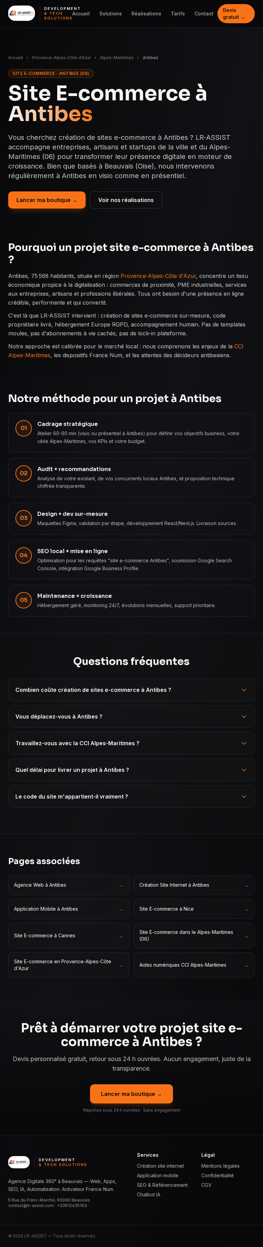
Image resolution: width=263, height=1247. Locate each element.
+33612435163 (72, 1205)
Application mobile (157, 1175)
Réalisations (146, 13)
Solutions (110, 13)
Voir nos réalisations (126, 200)
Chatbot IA (148, 1194)
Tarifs (178, 13)
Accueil (81, 13)
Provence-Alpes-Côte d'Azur (61, 57)
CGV (206, 1185)
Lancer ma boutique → (46, 200)
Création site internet (160, 1166)
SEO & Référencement (162, 1185)
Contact (204, 13)
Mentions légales (220, 1166)
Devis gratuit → (234, 13)
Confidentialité (217, 1175)
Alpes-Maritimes (117, 57)
